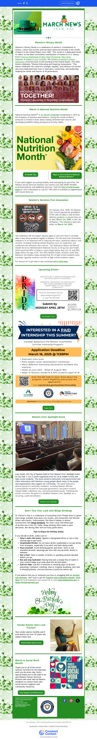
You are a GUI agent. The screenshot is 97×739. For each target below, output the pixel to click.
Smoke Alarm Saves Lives (31, 643)
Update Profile (43, 726)
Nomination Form (48, 316)
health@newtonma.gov (22, 705)
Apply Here (48, 408)
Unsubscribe (33, 726)
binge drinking (38, 523)
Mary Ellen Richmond (50, 57)
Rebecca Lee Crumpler (36, 59)
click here (63, 261)
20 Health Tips (30, 175)
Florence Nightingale (29, 57)
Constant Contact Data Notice (58, 726)
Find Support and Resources (31, 692)
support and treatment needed (60, 578)
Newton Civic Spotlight (48, 502)
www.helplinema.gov (67, 580)
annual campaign (52, 115)
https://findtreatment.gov (27, 582)
